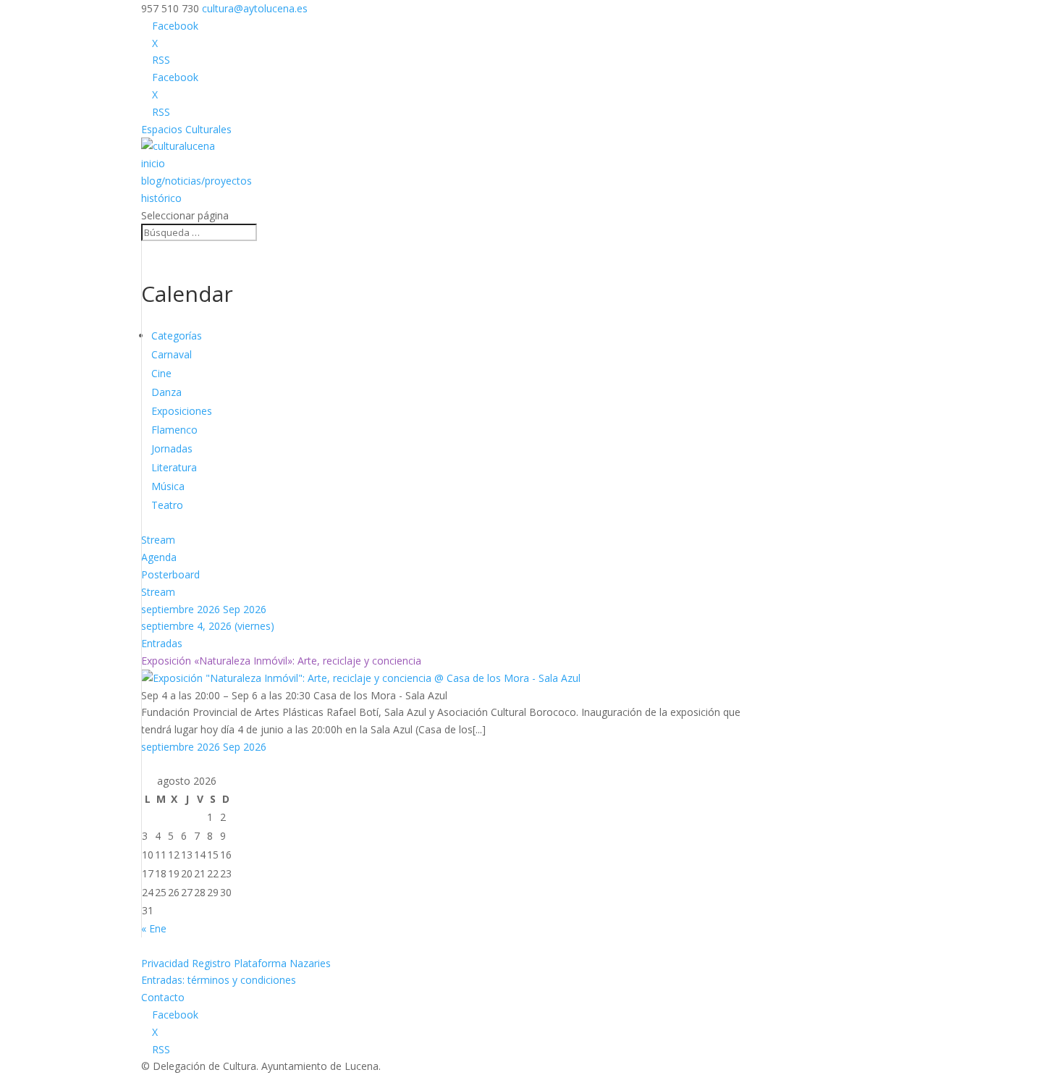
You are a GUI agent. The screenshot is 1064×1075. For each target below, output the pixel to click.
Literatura (174, 467)
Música (168, 486)
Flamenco (174, 430)
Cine (161, 373)
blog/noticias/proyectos (196, 180)
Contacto (163, 997)
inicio (153, 163)
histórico (161, 198)
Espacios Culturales (186, 129)
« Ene (153, 928)
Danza (166, 392)
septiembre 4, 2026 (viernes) (207, 626)
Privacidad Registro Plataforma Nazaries (236, 963)
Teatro (167, 505)
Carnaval (171, 354)
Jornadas (172, 448)
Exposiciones (181, 411)
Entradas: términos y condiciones (218, 980)
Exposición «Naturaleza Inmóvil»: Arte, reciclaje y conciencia (281, 660)
